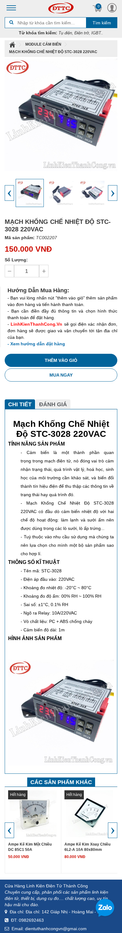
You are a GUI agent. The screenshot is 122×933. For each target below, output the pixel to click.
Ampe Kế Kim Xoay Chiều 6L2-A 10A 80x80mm (87, 847)
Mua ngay (61, 375)
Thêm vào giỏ (61, 360)
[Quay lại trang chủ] (13, 44)
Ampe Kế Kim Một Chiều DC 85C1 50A (30, 847)
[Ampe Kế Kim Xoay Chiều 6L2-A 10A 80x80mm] (89, 813)
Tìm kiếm (102, 22)
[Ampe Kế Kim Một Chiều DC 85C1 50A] (33, 813)
